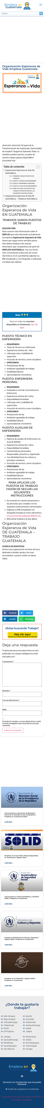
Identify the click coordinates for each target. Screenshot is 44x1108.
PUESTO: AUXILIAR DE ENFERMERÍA (25, 186)
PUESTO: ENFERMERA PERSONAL (24, 183)
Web (4, 709)
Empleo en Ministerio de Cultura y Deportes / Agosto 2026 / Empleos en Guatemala (22, 938)
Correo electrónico (11, 700)
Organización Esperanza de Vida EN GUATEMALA (19, 171)
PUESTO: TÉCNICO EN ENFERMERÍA (24, 181)
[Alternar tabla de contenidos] (36, 167)
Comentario (8, 661)
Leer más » (9, 822)
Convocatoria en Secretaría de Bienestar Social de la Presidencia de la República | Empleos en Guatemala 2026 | (20, 814)
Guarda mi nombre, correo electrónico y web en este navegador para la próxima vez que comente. (21, 723)
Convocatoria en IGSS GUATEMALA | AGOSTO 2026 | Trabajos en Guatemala (22, 897)
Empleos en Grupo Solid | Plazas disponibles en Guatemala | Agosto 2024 (21, 856)
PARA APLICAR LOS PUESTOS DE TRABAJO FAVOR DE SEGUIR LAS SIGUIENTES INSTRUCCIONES (24, 191)
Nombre (6, 691)
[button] (41, 5)
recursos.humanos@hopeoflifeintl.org (24, 516)
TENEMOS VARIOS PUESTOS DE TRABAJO (23, 177)
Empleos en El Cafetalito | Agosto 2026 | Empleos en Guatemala (20, 979)
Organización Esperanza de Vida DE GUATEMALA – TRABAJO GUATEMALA (21, 197)
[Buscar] (41, 13)
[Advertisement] (22, 40)
